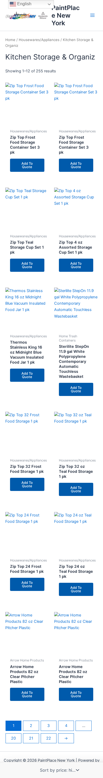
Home (10, 40)
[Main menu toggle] (92, 15)
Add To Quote (27, 165)
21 (31, 738)
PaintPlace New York (66, 15)
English (23, 4)
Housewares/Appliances (39, 40)
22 (48, 738)
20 (13, 738)
